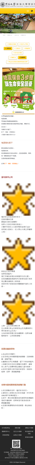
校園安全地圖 (12, 44)
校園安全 (9, 35)
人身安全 (16, 35)
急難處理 (27, 48)
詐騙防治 (13, 57)
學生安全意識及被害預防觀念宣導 (17, 62)
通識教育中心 (6, 431)
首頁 (4, 35)
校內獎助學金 (6, 428)
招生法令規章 (17, 431)
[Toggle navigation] (27, 11)
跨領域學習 (6, 435)
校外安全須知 (18, 53)
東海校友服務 (29, 437)
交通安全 (17, 48)
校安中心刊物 (24, 44)
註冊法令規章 (17, 435)
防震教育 (22, 57)
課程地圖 (17, 428)
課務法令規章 (29, 428)
